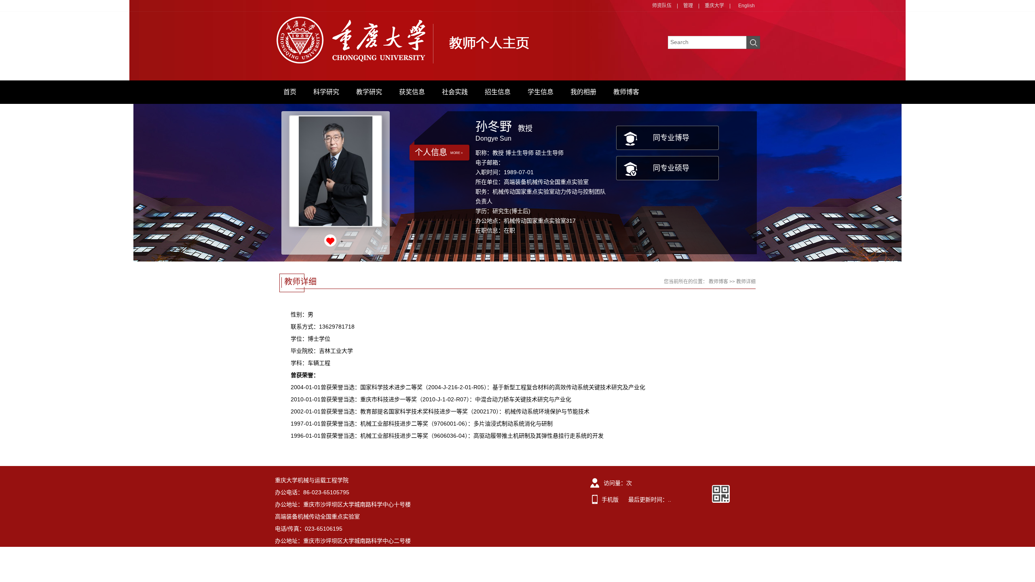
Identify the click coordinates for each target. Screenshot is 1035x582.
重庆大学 (714, 5)
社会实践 (455, 92)
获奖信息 (412, 92)
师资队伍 (662, 5)
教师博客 (626, 92)
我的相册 (583, 92)
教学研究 (369, 92)
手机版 (610, 499)
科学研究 (326, 92)
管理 (688, 5)
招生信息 (498, 92)
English (746, 5)
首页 (289, 92)
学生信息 (540, 92)
